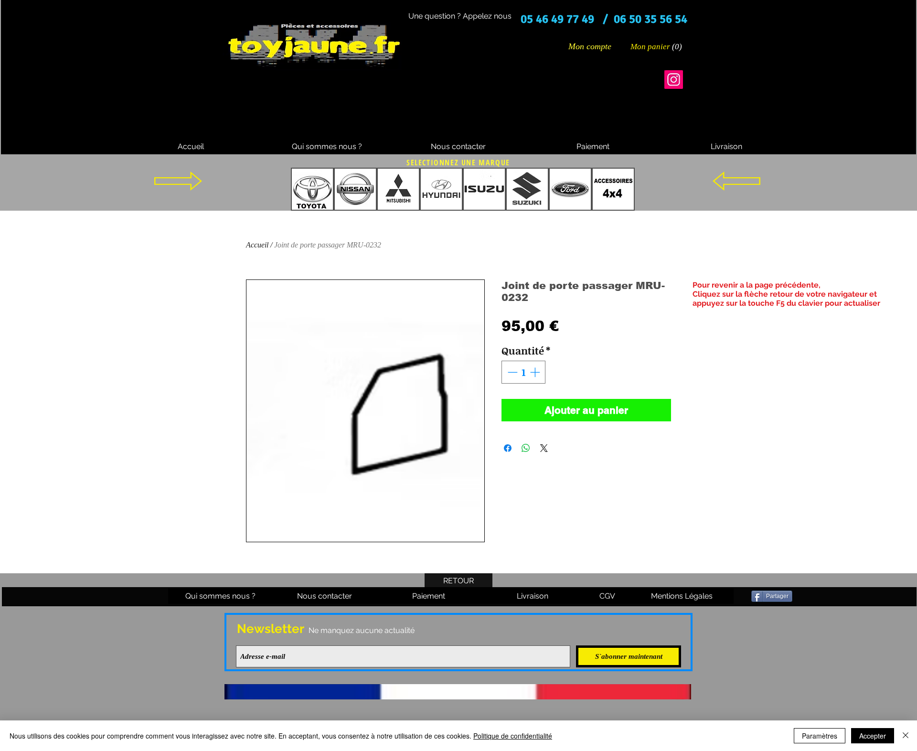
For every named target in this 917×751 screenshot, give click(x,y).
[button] (656, 46)
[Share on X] (544, 448)
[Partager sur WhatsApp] (526, 448)
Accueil (257, 245)
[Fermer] (905, 735)
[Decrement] (511, 372)
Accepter (872, 735)
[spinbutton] (523, 372)
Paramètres (819, 735)
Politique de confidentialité (512, 735)
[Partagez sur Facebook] (507, 448)
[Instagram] (673, 79)
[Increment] (535, 372)
